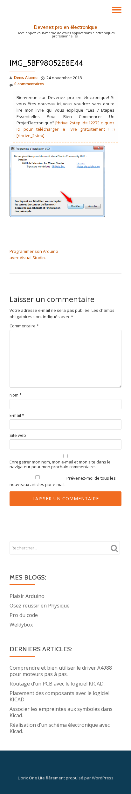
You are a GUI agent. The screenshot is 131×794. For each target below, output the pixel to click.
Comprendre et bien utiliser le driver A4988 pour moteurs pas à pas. (61, 671)
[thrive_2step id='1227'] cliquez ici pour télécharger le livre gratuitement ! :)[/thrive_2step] (65, 129)
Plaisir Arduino (27, 596)
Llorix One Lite (32, 778)
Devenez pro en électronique (65, 27)
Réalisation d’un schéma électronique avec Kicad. (60, 728)
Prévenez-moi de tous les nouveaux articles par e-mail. (63, 481)
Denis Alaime (26, 77)
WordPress (103, 778)
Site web (18, 435)
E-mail (17, 415)
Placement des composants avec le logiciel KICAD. (59, 696)
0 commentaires (29, 84)
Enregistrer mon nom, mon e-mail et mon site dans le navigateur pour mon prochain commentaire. (60, 464)
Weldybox (21, 624)
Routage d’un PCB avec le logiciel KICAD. (57, 683)
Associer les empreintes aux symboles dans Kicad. (61, 712)
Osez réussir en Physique (40, 605)
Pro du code (24, 615)
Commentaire (24, 326)
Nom (16, 395)
